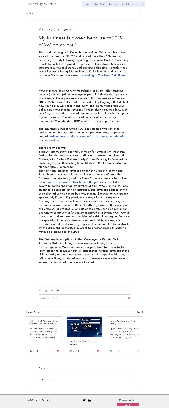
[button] (139, 13)
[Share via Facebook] (40, 290)
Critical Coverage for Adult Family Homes (123, 322)
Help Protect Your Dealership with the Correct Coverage (43, 322)
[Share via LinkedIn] (52, 290)
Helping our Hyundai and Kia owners (84, 342)
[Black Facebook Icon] (79, 400)
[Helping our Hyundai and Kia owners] (84, 327)
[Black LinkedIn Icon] (89, 400)
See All (140, 312)
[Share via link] (58, 290)
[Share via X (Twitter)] (46, 290)
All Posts (29, 13)
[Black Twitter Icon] (84, 400)
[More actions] (128, 30)
